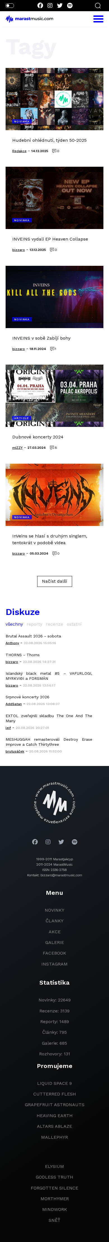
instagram (54, 964)
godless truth (54, 1177)
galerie (54, 942)
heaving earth (55, 1115)
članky (54, 920)
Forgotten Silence (54, 1188)
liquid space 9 (54, 1083)
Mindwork (54, 1209)
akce (55, 931)
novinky (54, 910)
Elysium (54, 1166)
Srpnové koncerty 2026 (27, 697)
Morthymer (55, 1198)
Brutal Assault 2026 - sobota (33, 636)
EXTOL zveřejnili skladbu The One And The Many (49, 718)
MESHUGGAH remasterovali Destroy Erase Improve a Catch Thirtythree (49, 742)
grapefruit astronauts (54, 1104)
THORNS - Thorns (23, 655)
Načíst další (54, 581)
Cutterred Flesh (54, 1094)
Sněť (54, 1220)
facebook (54, 953)
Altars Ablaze (54, 1126)
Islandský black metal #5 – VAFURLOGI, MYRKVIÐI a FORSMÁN (49, 676)
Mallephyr (54, 1137)
